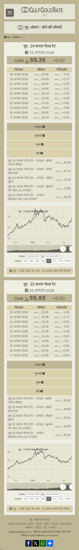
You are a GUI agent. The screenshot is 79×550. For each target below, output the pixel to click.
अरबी (30, 524)
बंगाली (54, 524)
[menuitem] (67, 249)
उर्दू (44, 527)
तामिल (29, 527)
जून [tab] (38, 144)
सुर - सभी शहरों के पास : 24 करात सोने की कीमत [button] (41, 271)
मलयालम (66, 524)
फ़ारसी (52, 527)
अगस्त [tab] (38, 127)
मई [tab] (38, 153)
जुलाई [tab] (38, 136)
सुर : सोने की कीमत (40, 519)
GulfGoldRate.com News (43, 535)
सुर (24, 37)
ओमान (16, 37)
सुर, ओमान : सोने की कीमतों (43, 27)
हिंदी (45, 15)
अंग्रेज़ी (39, 524)
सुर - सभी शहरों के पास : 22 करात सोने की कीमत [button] (41, 509)
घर (8, 37)
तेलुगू (38, 527)
